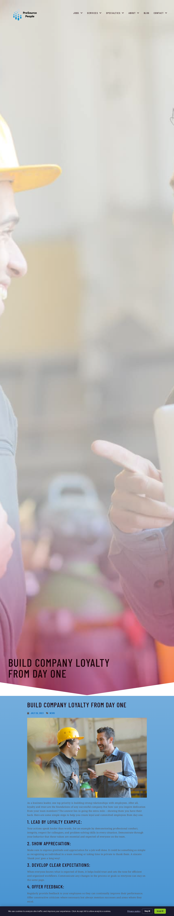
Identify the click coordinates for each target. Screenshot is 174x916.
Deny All (147, 911)
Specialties (115, 13)
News (52, 713)
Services (95, 13)
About (135, 13)
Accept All (160, 911)
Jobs (78, 13)
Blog (147, 13)
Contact (161, 13)
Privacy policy (133, 911)
